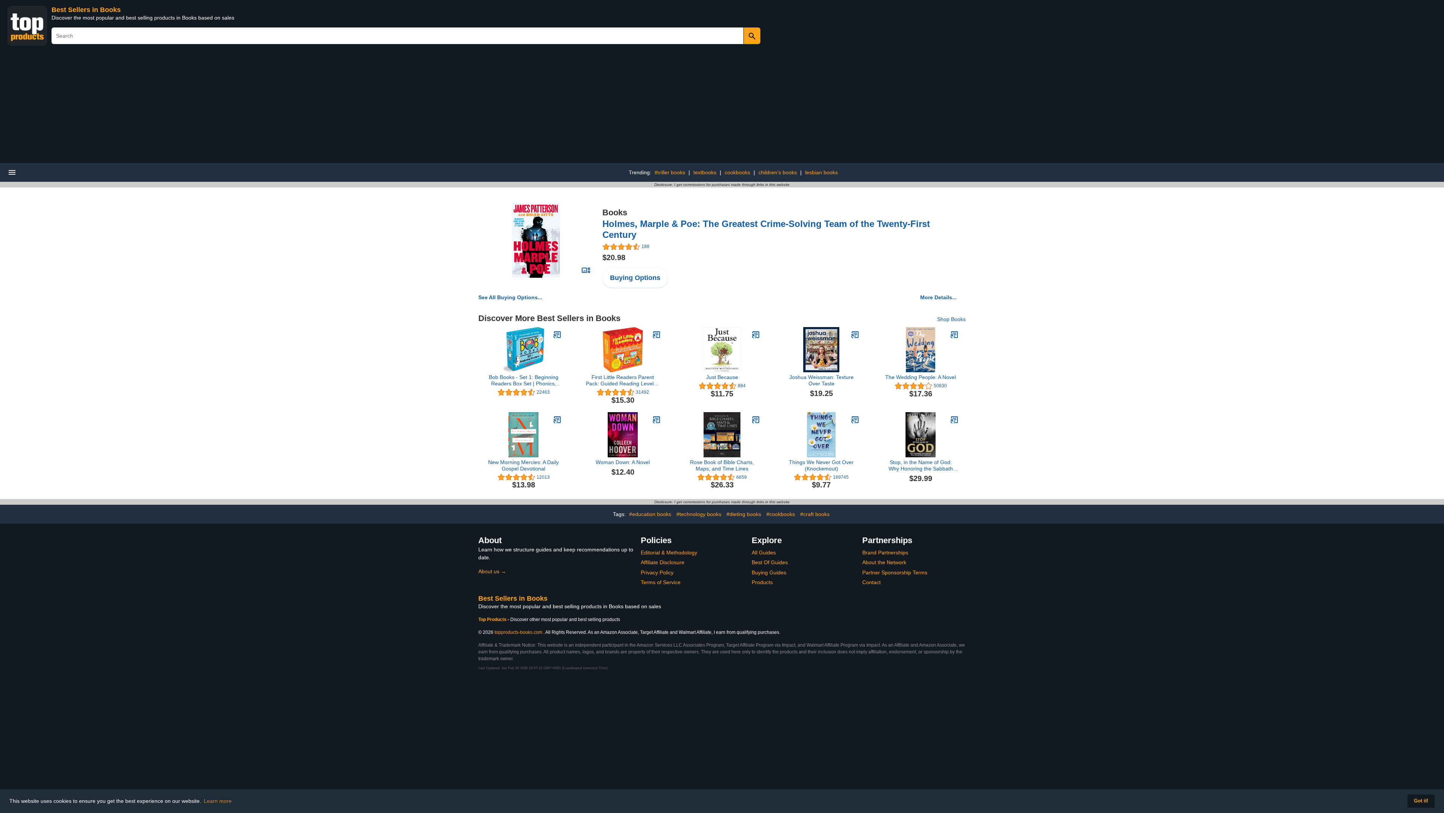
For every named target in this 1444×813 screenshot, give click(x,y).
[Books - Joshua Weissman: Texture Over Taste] (855, 334)
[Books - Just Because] (755, 334)
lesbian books (821, 172)
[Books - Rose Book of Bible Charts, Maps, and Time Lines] (755, 419)
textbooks (704, 172)
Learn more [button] (218, 801)
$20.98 (613, 257)
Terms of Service (661, 582)
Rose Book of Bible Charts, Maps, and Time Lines (722, 465)
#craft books (815, 514)
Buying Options (635, 278)
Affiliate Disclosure (662, 562)
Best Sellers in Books (86, 10)
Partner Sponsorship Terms (894, 572)
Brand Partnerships (885, 553)
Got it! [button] (1421, 801)
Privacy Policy (657, 572)
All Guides (764, 553)
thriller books (670, 172)
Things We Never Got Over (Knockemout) (821, 465)
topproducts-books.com (518, 632)
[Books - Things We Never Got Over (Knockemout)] (855, 419)
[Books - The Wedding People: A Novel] (954, 334)
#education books (650, 514)
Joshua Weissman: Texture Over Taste (821, 380)
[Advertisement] (722, 106)
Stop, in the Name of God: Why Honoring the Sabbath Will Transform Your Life (921, 465)
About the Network (884, 562)
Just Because (722, 377)
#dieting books (744, 514)
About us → (492, 571)
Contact (871, 582)
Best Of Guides (770, 562)
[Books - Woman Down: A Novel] (656, 419)
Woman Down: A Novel (623, 462)
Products (762, 582)
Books (614, 212)
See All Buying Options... (510, 297)
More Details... (938, 297)
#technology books (698, 514)
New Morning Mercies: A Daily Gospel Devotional (523, 465)
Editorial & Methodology (669, 553)
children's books (777, 172)
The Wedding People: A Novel (920, 377)
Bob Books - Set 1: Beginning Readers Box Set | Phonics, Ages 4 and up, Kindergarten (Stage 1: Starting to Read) (523, 380)
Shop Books (951, 319)
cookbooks (737, 172)
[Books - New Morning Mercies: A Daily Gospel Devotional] (557, 419)
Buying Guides (769, 572)
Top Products (493, 619)
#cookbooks (780, 514)
